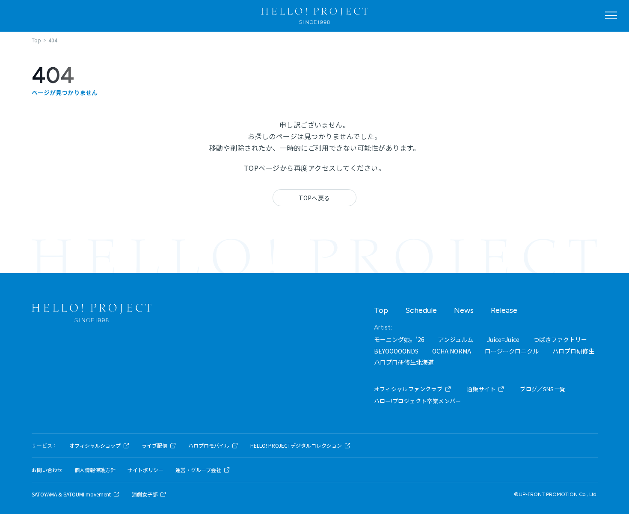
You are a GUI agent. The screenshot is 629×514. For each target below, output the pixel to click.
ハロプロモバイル (208, 445)
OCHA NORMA (451, 351)
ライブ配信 (154, 445)
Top (381, 310)
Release (504, 310)
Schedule (421, 310)
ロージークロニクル (512, 351)
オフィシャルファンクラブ (408, 389)
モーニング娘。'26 (399, 339)
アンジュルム (455, 339)
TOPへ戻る (314, 197)
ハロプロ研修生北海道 (404, 362)
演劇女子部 (144, 494)
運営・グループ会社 (198, 469)
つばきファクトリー (560, 339)
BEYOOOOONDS (396, 351)
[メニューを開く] (611, 15)
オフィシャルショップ (95, 445)
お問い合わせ (47, 469)
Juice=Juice (503, 339)
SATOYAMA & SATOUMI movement (71, 494)
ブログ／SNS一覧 (543, 389)
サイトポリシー (145, 469)
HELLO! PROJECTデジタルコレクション (296, 445)
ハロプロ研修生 (573, 351)
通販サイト (481, 389)
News (464, 310)
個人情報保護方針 (95, 469)
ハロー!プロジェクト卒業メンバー (417, 401)
